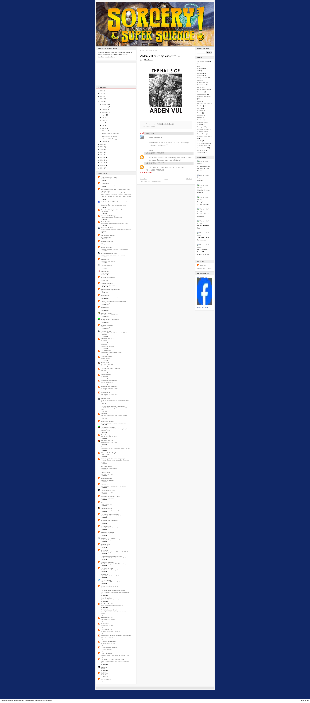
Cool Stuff (200, 75)
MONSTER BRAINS (107, 441)
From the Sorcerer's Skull (109, 177)
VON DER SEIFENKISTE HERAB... (111, 556)
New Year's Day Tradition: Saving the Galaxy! (113, 486)
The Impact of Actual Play (108, 185)
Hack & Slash (105, 362)
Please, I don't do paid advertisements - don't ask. (115, 528)
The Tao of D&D (106, 350)
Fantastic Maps (105, 472)
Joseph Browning (202, 277)
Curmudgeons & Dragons (109, 647)
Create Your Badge (202, 307)
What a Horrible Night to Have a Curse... (113, 210)
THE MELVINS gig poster (108, 619)
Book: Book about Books (108, 261)
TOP (307, 700)
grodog (148, 134)
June (103, 120)
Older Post (189, 178)
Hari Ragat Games (106, 466)
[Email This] (163, 124)
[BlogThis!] (165, 124)
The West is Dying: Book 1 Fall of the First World (114, 552)
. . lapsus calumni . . (107, 283)
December (105, 104)
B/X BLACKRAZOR (107, 241)
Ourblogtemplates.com (41, 700)
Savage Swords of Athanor (109, 586)
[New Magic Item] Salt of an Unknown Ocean (113, 205)
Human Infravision (106, 522)
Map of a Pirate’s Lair (107, 474)
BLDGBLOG (105, 623)
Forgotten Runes (106, 356)
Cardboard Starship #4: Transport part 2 (112, 217)
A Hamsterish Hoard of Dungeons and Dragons (116, 635)
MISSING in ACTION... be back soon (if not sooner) (115, 267)
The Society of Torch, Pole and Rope (112, 659)
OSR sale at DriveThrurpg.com (110, 139)
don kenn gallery (106, 679)
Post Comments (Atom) (154, 181)
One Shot (200, 106)
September (105, 112)
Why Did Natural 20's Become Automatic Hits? (113, 423)
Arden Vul (150, 126)
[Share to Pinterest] (172, 124)
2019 (101, 101)
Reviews (199, 117)
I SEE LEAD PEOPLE (107, 338)
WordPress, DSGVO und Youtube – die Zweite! (114, 558)
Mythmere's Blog (106, 526)
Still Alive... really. (105, 327)
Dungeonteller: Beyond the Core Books (112, 605)
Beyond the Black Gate (108, 277)
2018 (101, 144)
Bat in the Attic (105, 222)
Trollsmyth (104, 413)
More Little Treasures (106, 637)
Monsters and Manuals (108, 235)
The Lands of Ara (106, 629)
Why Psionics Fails (106, 237)
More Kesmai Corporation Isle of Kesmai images (114, 564)
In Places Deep (105, 398)
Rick (147, 153)
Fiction (199, 80)
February (104, 131)
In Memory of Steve (106, 649)
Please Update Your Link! (108, 534)
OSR (154, 126)
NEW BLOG (104, 340)
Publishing (200, 115)
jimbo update (104, 376)
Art (198, 70)
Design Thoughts (202, 78)
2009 (101, 168)
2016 (101, 149)
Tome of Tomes (201, 148)
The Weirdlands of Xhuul (108, 610)
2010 (101, 165)
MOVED (103, 668)
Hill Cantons (105, 295)
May (103, 123)
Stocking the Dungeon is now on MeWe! (112, 540)
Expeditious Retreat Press (106, 54)
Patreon (199, 113)
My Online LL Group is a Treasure (110, 631)
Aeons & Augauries (107, 325)
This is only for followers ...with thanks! (111, 516)
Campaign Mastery (107, 227)
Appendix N (104, 550)
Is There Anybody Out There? (109, 436)
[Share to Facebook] (170, 124)
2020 (101, 99)
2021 (101, 96)
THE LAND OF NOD (107, 568)
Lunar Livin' (104, 321)
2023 (101, 93)
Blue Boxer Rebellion (107, 604)
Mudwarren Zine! (105, 546)
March (104, 128)
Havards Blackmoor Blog (109, 253)
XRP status (200, 152)
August (104, 115)
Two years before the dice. (108, 643)
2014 (101, 154)
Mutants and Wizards (106, 382)
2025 (101, 91)
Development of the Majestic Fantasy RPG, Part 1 (115, 223)
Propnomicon (105, 183)
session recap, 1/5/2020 (107, 480)
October (104, 109)
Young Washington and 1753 (109, 285)
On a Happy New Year (107, 364)
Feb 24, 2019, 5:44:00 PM (155, 153)
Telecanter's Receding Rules (110, 453)
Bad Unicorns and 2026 (107, 346)
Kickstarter (200, 92)
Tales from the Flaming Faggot (110, 496)
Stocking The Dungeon (108, 538)
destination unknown (107, 447)
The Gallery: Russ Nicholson (110, 514)
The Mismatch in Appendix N (109, 179)
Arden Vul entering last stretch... (110, 133)
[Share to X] (168, 124)
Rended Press (105, 544)
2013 (101, 157)
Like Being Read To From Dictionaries (113, 590)
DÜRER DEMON (105, 273)
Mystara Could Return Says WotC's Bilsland (113, 255)
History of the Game (203, 89)
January (104, 141)
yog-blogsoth (105, 271)
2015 (101, 152)
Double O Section (106, 247)
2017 (101, 147)
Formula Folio (201, 82)
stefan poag (104, 344)
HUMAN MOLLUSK (107, 617)
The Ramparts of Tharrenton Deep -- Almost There (115, 655)
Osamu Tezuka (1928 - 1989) (109, 442)
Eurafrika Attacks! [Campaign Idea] (110, 570)
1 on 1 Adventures (202, 61)
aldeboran (104, 667)
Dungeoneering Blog (106, 504)
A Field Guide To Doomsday (110, 319)
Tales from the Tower (107, 562)
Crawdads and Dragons (108, 641)
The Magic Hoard (202, 145)
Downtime (103, 370)
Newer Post (143, 178)
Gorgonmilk (104, 574)
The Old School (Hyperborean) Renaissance (113, 297)
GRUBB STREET (106, 259)
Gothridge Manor (106, 313)
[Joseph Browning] (204, 305)
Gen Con (200, 87)
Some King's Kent (106, 598)
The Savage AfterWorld (108, 427)
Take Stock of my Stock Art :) (109, 394)
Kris (102, 243)
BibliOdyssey (105, 673)
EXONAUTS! (105, 484)
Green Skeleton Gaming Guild (110, 289)
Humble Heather (105, 674)
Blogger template (7, 700)
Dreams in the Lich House (109, 386)
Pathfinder (200, 110)
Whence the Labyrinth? (107, 498)
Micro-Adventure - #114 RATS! (109, 315)
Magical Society (201, 94)
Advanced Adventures (203, 64)
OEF (102, 502)
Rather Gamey (105, 435)
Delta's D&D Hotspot (107, 421)
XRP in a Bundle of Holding (109, 136)
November (105, 107)
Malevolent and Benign (203, 96)
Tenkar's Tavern (106, 331)
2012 (101, 160)
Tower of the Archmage (108, 216)
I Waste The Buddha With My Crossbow (113, 301)
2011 (101, 162)
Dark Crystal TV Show (107, 492)
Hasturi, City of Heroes (107, 279)
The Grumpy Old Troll (108, 490)
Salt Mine (200, 120)
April (103, 125)
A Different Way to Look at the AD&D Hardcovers (114, 309)
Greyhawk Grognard (107, 532)
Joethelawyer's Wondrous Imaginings (113, 459)
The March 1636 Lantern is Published (111, 352)
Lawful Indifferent (106, 508)
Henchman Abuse (106, 478)
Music (199, 101)
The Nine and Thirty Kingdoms (110, 368)
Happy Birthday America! (107, 291)
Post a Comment (146, 172)
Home (166, 178)
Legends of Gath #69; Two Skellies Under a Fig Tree (115, 448)
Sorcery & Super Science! (109, 380)
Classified (200, 73)
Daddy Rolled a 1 (106, 307)
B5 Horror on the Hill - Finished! (109, 388)
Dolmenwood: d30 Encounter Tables (111, 582)
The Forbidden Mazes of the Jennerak (113, 406)
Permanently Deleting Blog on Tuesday (112, 599)
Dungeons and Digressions (109, 520)
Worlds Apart (201, 150)
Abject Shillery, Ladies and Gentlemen (111, 575)
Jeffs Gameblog (106, 374)
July (103, 117)
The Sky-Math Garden (107, 625)
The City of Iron (106, 580)
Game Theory (201, 85)
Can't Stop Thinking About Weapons (111, 510)
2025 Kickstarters (105, 358)
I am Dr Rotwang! (105, 303)
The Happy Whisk (106, 265)
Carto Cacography (106, 653)
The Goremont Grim (203, 143)
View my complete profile (204, 268)
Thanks (199, 141)
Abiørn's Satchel (105, 454)
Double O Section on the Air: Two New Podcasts (114, 249)
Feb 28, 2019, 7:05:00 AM (155, 170)
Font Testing (104, 211)
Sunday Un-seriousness (204, 136)
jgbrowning (149, 163)
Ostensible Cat (105, 392)
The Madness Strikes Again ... (109, 468)
